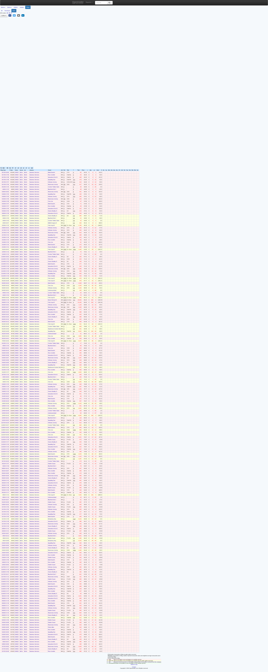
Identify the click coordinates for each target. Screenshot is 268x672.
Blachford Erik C (52, 189)
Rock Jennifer (51, 174)
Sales (13, 10)
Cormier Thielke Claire (53, 186)
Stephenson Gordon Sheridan (55, 328)
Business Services (34, 172)
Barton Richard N (52, 300)
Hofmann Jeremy (52, 182)
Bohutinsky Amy (52, 458)
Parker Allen (51, 627)
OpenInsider (78, 2)
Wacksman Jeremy (53, 184)
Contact (134, 667)
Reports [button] (88, 2)
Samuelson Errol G (53, 177)
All (1, 10)
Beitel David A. (51, 172)
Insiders (22, 7)
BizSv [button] (2, 7)
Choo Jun (50, 201)
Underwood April (52, 290)
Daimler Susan (51, 439)
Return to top (134, 664)
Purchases (7, 10)
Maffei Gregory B (52, 223)
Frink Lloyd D (51, 225)
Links (3, 15)
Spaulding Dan (51, 179)
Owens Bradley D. (52, 211)
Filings (28, 7)
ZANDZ (16, 7)
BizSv (21, 172)
